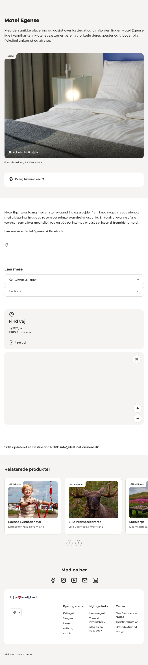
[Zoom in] (137, 408)
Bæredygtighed (126, 627)
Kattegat (68, 613)
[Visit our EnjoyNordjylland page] (74, 580)
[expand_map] (137, 359)
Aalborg (68, 628)
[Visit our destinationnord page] (95, 580)
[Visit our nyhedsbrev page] (85, 580)
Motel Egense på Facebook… (45, 231)
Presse (120, 632)
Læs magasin (97, 613)
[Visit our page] (63, 580)
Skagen (68, 618)
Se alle (67, 633)
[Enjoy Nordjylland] (23, 597)
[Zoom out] (137, 418)
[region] (74, 388)
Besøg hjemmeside (28, 179)
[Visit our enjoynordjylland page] (53, 580)
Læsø (66, 623)
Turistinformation (127, 622)
